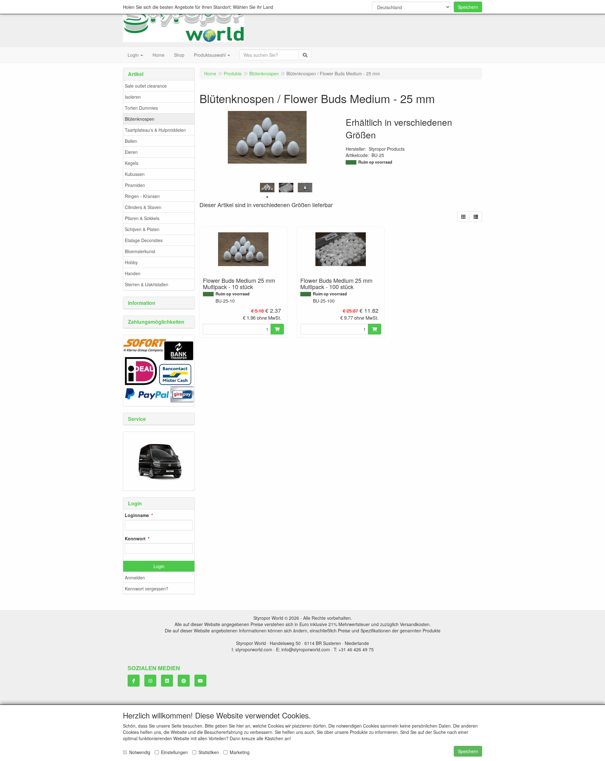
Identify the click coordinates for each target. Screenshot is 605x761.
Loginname (137, 515)
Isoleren (133, 97)
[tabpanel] (267, 188)
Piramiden (135, 185)
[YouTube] (200, 681)
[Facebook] (134, 681)
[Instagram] (150, 681)
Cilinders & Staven (143, 207)
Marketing (240, 752)
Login (158, 566)
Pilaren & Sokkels (142, 218)
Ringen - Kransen (142, 196)
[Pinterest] (184, 681)
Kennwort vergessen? (146, 588)
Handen (133, 273)
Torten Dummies (141, 108)
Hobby (131, 262)
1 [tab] (267, 197)
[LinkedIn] (167, 681)
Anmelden (135, 577)
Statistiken (209, 752)
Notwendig (139, 752)
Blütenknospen (139, 119)
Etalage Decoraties (144, 240)
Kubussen (135, 174)
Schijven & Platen (142, 229)
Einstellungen (174, 752)
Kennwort (135, 538)
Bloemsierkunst (140, 251)
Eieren (131, 152)
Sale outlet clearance (146, 86)
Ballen (131, 141)
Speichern (468, 7)
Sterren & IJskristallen (146, 284)
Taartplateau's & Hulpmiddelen (155, 130)
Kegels (131, 163)
